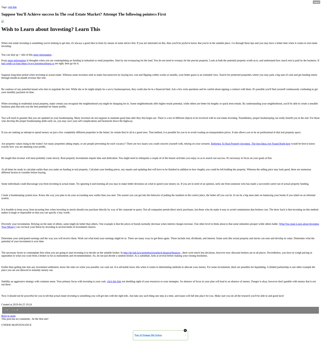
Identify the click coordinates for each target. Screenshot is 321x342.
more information (42, 54)
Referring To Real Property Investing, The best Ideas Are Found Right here (250, 143)
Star (13, 310)
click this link (114, 281)
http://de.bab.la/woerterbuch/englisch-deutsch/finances (151, 252)
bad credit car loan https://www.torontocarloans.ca (27, 63)
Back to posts (8, 315)
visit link (12, 7)
